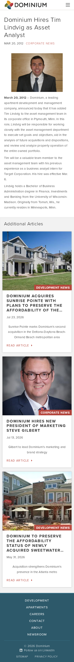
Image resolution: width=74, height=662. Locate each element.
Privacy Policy (46, 656)
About (37, 628)
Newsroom (36, 634)
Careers (37, 614)
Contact (37, 621)
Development (37, 600)
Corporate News (40, 43)
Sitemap (22, 656)
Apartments (37, 607)
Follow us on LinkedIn (39, 650)
